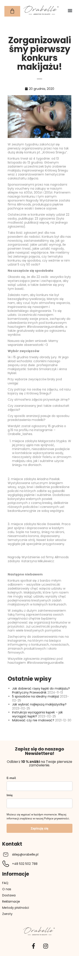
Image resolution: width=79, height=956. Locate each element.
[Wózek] (12, 11)
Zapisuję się (39, 828)
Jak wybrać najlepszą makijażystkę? (39, 704)
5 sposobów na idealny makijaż (35, 696)
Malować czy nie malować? (33, 720)
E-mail (11, 778)
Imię (10, 795)
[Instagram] (45, 946)
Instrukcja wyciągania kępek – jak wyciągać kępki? (37, 714)
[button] (70, 10)
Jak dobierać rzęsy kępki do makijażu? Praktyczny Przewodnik (41, 690)
